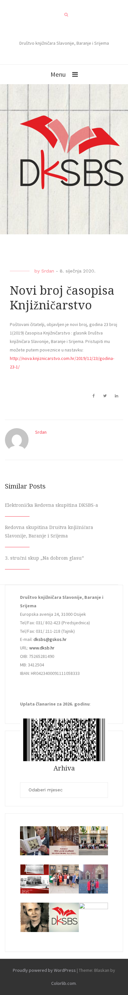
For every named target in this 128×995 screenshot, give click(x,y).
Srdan (47, 270)
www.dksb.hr (41, 648)
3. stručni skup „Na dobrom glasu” (44, 558)
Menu (58, 74)
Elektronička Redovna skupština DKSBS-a (51, 505)
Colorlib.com (63, 983)
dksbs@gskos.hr (50, 639)
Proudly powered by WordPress (44, 970)
